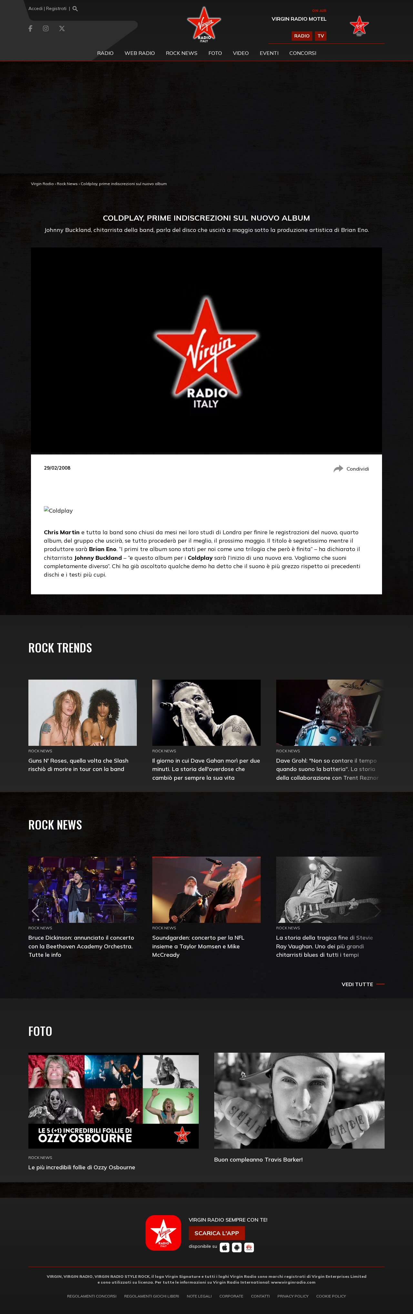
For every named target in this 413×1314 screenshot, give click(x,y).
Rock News (181, 53)
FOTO (215, 53)
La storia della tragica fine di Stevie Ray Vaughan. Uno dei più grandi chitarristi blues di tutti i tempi (324, 946)
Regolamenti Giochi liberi (151, 1296)
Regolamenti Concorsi (91, 1296)
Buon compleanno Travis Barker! (258, 1159)
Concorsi (302, 53)
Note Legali (199, 1296)
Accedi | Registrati (47, 8)
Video (241, 53)
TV (320, 36)
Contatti (260, 1296)
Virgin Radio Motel (299, 19)
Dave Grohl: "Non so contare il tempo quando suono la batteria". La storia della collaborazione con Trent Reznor (327, 769)
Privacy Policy (292, 1296)
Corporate (231, 1296)
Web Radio (140, 53)
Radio (105, 53)
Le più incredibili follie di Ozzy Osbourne (81, 1167)
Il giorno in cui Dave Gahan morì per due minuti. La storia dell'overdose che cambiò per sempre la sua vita (206, 769)
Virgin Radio (42, 183)
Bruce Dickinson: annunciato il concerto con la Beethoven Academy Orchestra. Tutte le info (81, 946)
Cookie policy (331, 1296)
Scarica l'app (217, 1233)
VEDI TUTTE (357, 984)
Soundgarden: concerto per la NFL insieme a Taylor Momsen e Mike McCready (198, 946)
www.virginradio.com (293, 1282)
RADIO (302, 36)
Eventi (269, 53)
